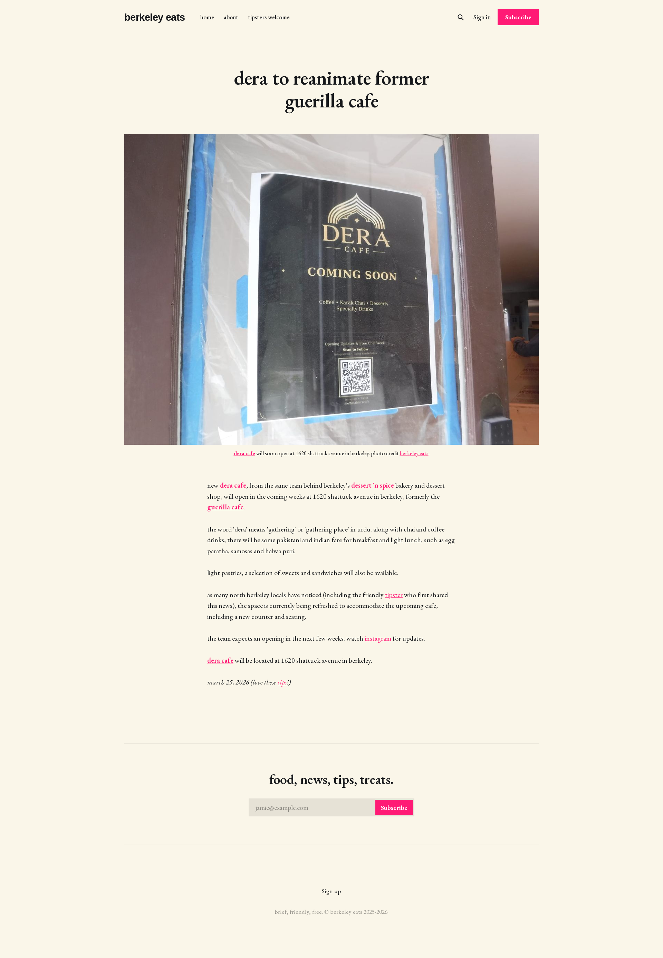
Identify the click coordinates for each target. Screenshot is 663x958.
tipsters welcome (269, 17)
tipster (394, 594)
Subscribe (518, 17)
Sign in (482, 17)
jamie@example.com (331, 807)
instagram (378, 638)
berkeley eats (154, 17)
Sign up (331, 891)
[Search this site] (460, 17)
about (231, 17)
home (207, 17)
